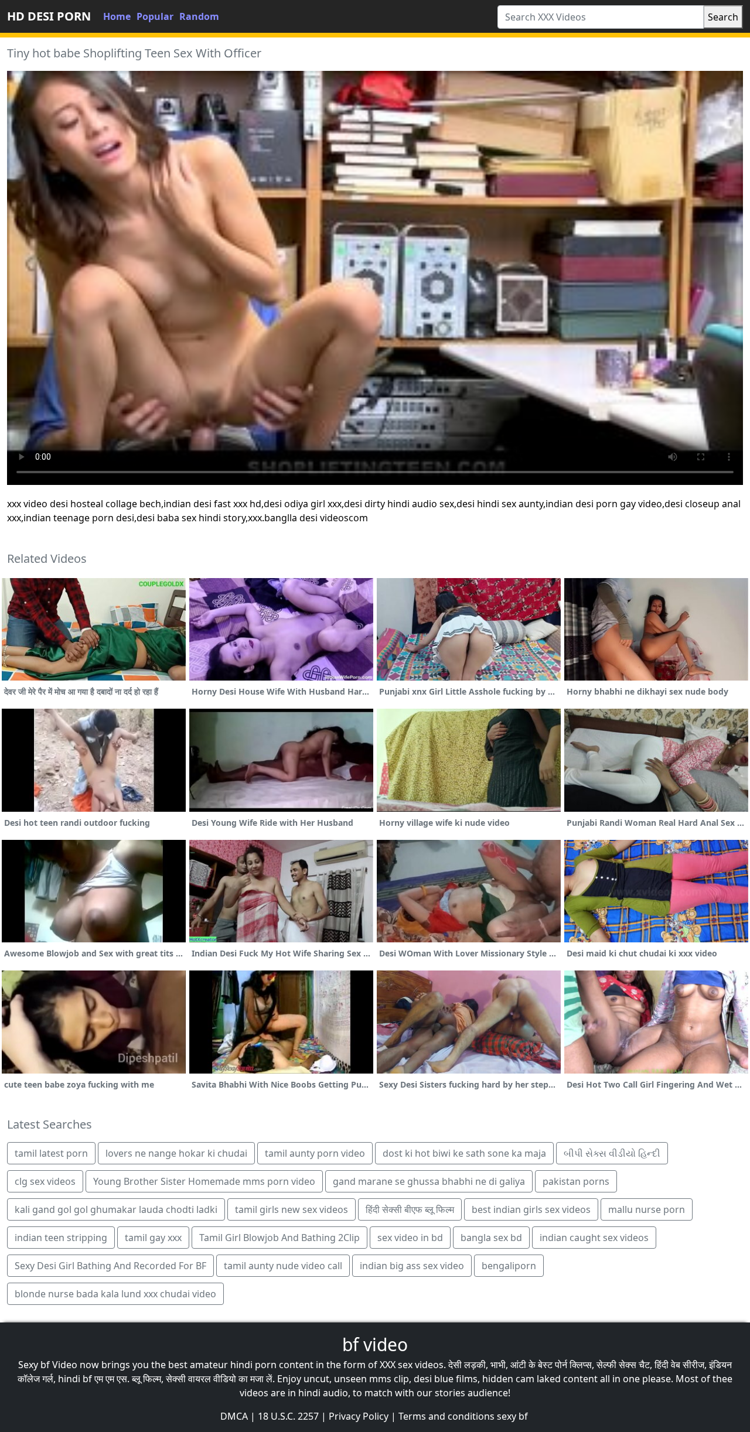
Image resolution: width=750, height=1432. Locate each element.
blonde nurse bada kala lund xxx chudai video (115, 1293)
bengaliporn (509, 1265)
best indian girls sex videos (531, 1209)
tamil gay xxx (153, 1237)
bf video (375, 1344)
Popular (155, 16)
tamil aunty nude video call (283, 1265)
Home (117, 16)
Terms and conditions (446, 1416)
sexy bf (512, 1416)
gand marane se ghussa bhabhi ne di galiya (429, 1181)
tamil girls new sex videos (291, 1209)
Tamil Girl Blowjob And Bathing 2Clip (279, 1237)
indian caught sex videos (594, 1237)
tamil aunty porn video (315, 1153)
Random (199, 16)
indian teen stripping (61, 1237)
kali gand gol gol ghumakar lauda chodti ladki (116, 1209)
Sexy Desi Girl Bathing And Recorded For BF (110, 1265)
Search (723, 17)
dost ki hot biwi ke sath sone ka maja (464, 1153)
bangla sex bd (491, 1237)
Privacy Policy (358, 1416)
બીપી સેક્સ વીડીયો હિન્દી (612, 1153)
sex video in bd (410, 1237)
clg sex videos (45, 1181)
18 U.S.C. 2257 (288, 1416)
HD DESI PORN (49, 16)
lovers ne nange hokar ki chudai (176, 1153)
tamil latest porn (51, 1153)
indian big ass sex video (412, 1265)
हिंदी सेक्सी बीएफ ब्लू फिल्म (410, 1209)
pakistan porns (576, 1181)
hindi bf (75, 1378)
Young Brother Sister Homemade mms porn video (204, 1181)
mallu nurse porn (646, 1209)
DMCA (234, 1416)
